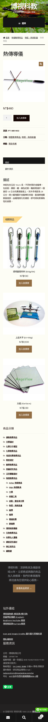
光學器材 (10, 442)
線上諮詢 (41, 710)
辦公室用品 (10, 546)
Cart (37, 715)
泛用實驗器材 (11, 474)
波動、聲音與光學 (16, 501)
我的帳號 (8, 717)
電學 (11, 515)
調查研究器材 (11, 542)
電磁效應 (13, 519)
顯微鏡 (9, 551)
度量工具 (13, 496)
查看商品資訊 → (24, 588)
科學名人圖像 (11, 537)
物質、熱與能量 (31, 38)
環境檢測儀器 (11, 528)
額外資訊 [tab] (9, 169)
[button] (41, 64)
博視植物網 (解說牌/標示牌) (15, 614)
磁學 (11, 510)
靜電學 (12, 524)
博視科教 (24, 6)
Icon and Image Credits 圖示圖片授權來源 (22, 634)
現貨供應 (13, 144)
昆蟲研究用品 (11, 469)
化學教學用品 (11, 451)
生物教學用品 (11, 533)
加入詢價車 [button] (24, 283)
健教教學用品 (11, 437)
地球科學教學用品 (13, 456)
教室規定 (10, 460)
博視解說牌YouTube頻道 (14, 624)
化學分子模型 (11, 446)
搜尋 (24, 717)
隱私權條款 (8, 639)
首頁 (7, 38)
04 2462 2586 (19, 666)
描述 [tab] (7, 162)
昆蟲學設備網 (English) (13, 617)
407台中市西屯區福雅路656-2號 (23, 676)
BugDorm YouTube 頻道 (14, 620)
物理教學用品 (17, 38)
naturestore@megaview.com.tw (18, 673)
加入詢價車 (21, 118)
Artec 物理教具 (15, 483)
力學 (11, 492)
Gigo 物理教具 (15, 487)
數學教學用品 (11, 465)
